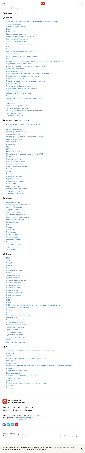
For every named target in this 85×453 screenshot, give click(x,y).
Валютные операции (14, 139)
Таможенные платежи (15, 327)
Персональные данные (15, 78)
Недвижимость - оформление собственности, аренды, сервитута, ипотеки (35, 61)
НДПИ (8, 297)
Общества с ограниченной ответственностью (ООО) (26, 66)
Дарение (9, 368)
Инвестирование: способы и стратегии (21, 44)
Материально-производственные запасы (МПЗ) (25, 154)
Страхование (11, 96)
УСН (8, 340)
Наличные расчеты (13, 159)
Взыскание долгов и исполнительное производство (26, 358)
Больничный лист (13, 202)
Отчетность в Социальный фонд (18, 307)
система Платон (12, 91)
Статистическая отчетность (17, 189)
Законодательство (13, 373)
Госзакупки (10, 361)
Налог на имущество (14, 283)
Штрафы (9, 388)
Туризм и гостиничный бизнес (17, 108)
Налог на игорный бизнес (16, 280)
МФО (8, 59)
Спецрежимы (11, 317)
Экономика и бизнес (14, 113)
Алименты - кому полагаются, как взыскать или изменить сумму (31, 351)
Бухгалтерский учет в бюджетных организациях (25, 137)
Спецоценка (11, 242)
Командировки (12, 222)
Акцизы (9, 265)
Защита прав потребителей (16, 41)
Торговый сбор (12, 330)
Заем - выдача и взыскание (17, 39)
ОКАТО (9, 169)
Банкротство (11, 31)
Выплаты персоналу (14, 207)
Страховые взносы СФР (15, 320)
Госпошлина (11, 363)
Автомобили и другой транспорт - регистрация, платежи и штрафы (32, 22)
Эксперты (29, 407)
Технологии (10, 103)
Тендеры (9, 101)
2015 (8, 258)
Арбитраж (10, 353)
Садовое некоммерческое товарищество (22, 88)
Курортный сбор (12, 278)
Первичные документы (15, 181)
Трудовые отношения (14, 247)
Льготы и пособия (13, 378)
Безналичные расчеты (15, 129)
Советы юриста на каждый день (18, 93)
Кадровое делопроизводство (17, 217)
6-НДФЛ (9, 263)
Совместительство (13, 239)
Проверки (10, 310)
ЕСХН (8, 273)
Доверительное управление (17, 370)
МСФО (9, 156)
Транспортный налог (14, 332)
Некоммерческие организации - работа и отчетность (26, 383)
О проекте (17, 410)
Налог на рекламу (13, 288)
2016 (8, 260)
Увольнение (11, 249)
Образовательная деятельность (18, 64)
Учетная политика (13, 191)
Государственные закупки (16, 34)
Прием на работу (12, 237)
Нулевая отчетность (14, 164)
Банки (8, 29)
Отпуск (9, 227)
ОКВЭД (9, 171)
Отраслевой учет (12, 179)
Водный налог (11, 268)
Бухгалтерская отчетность (16, 132)
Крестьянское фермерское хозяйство (21, 51)
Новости (5, 407)
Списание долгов (13, 186)
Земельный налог (13, 275)
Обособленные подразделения (18, 166)
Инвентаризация (12, 144)
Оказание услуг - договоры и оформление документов (27, 73)
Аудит (8, 356)
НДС (8, 300)
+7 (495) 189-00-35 (18, 420)
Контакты (29, 410)
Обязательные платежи (15, 71)
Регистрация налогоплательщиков (19, 315)
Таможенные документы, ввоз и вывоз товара (24, 98)
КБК (7, 147)
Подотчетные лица (13, 234)
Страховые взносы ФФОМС (17, 325)
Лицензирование (13, 54)
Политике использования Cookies (63, 448)
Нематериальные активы (16, 161)
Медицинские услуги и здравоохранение (22, 56)
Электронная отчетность (15, 194)
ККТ (7, 149)
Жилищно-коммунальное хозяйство (20, 36)
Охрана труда (11, 229)
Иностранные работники (15, 215)
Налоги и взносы (12, 290)
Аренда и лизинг (12, 127)
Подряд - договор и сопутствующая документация (25, 81)
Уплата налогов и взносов (16, 337)
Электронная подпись (14, 116)
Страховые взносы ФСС (15, 322)
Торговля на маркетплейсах (17, 106)
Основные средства (14, 176)
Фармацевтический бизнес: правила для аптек (24, 111)
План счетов (11, 184)
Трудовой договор (13, 244)
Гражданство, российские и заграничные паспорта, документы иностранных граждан (39, 366)
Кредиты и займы (13, 151)
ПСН (8, 312)
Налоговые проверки (14, 295)
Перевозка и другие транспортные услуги (22, 76)
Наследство (10, 380)
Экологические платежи (15, 342)
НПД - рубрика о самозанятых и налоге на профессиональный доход (33, 305)
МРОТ (8, 224)
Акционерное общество (15, 26)
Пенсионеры (11, 232)
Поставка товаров (13, 83)
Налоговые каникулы (14, 293)
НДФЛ (8, 302)
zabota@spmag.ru (26, 417)
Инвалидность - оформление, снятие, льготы (23, 375)
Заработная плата (13, 212)
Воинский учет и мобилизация (18, 205)
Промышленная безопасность (18, 86)
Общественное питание (15, 69)
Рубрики (16, 407)
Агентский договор (13, 24)
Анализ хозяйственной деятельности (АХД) (23, 124)
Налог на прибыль (13, 285)
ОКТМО (9, 174)
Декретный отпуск (13, 210)
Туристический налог (14, 335)
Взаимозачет (11, 142)
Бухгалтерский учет (14, 134)
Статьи (5, 410)
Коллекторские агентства (16, 49)
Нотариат (10, 385)
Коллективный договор (15, 220)
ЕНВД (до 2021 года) (14, 270)
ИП (7, 46)
